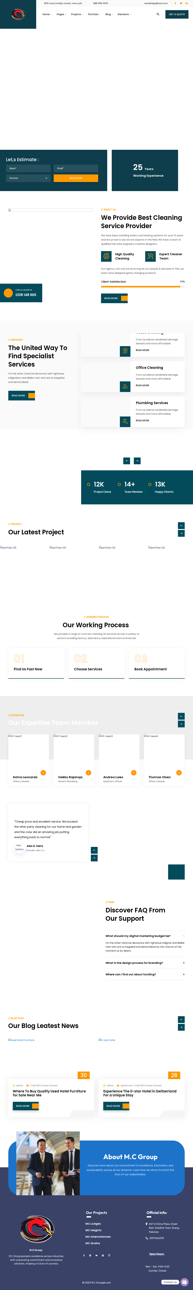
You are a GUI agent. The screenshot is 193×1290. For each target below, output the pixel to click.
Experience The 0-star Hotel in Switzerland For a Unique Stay (140, 1093)
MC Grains (92, 1243)
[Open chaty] (184, 1282)
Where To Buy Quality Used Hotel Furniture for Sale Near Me (49, 1093)
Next (137, 460)
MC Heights (93, 1230)
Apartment (127, 1085)
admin (19, 1085)
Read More (142, 350)
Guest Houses (50, 1085)
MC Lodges (93, 1224)
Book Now (76, 178)
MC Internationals (98, 1237)
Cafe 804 (35, 1085)
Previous (126, 460)
